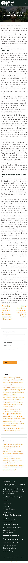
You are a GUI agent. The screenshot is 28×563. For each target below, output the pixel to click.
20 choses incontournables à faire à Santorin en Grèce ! (13, 393)
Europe (3, 25)
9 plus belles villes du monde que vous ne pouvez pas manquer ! (13, 398)
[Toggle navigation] (25, 3)
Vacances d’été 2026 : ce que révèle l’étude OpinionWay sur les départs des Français (13, 423)
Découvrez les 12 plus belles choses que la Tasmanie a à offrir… (13, 379)
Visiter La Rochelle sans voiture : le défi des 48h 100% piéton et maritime (21, 311)
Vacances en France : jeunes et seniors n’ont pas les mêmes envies (14, 417)
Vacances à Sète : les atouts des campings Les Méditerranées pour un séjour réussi (13, 453)
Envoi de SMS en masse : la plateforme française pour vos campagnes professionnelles (12, 411)
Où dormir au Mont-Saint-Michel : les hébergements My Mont (13, 429)
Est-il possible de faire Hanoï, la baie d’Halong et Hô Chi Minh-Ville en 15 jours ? (13, 404)
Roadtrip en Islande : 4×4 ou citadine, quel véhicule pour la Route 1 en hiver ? (12, 461)
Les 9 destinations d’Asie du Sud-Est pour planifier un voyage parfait (14, 389)
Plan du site (14, 562)
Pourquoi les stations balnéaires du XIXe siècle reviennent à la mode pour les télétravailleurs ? (7, 312)
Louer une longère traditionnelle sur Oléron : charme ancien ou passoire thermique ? (13, 468)
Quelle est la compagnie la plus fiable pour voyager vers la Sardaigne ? (13, 446)
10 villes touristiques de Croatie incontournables (13, 384)
